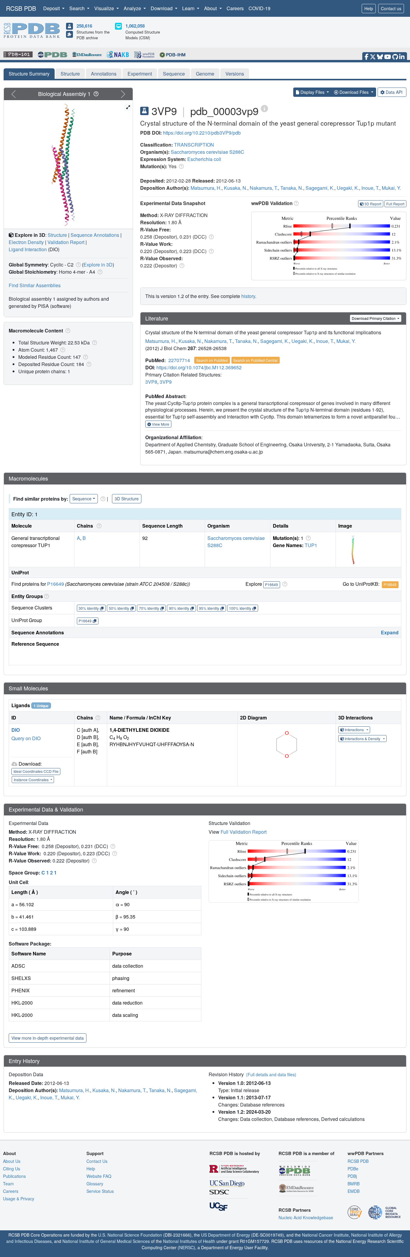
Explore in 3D (98, 264)
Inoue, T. (370, 187)
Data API (394, 92)
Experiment (140, 73)
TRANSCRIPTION (194, 144)
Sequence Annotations (95, 234)
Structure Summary (29, 73)
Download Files (354, 92)
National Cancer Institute (325, 1235)
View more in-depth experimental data (47, 1038)
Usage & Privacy (18, 1199)
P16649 (55, 583)
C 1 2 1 (49, 872)
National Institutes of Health (189, 1241)
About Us (11, 1161)
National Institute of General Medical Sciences (106, 1241)
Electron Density (26, 242)
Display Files (312, 92)
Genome (205, 73)
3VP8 (151, 381)
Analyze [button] (133, 8)
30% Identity (89, 608)
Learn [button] (189, 8)
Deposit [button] (52, 8)
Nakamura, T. (264, 187)
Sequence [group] (82, 499)
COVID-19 (259, 8)
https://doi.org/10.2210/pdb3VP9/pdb (202, 132)
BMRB (354, 1184)
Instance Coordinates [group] (32, 779)
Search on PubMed (212, 360)
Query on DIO (26, 738)
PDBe (353, 1169)
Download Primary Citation (374, 318)
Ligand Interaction (28, 249)
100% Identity (240, 608)
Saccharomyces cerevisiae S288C (207, 151)
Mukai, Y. (391, 187)
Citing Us (11, 1169)
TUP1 (311, 545)
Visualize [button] (104, 8)
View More (160, 424)
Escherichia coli (204, 159)
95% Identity (209, 608)
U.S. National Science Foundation (130, 1235)
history (248, 296)
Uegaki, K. (348, 187)
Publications (14, 1176)
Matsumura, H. (206, 187)
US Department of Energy (225, 1235)
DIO (15, 729)
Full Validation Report (244, 831)
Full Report (395, 203)
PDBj (352, 1176)
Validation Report (65, 242)
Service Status (100, 1191)
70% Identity (149, 608)
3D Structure (127, 499)
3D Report (372, 203)
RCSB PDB (21, 8)
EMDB (354, 1191)
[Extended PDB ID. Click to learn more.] (264, 108)
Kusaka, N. (235, 187)
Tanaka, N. (291, 187)
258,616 (84, 25)
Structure (70, 73)
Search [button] (77, 8)
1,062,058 (135, 25)
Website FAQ (98, 1176)
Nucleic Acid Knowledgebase (306, 1217)
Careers (235, 8)
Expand (390, 632)
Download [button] (162, 8)
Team (8, 1184)
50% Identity (119, 608)
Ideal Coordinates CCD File (36, 771)
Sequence (174, 73)
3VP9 (166, 381)
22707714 (179, 360)
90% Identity (179, 608)
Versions (234, 73)
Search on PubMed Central (255, 360)
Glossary (94, 1184)
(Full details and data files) (271, 1074)
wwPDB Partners (366, 1153)
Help (368, 8)
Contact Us (96, 1161)
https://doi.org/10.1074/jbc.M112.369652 (199, 367)
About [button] (211, 8)
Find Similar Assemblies (35, 285)
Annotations (103, 73)
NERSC (186, 1247)
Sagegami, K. (320, 187)
